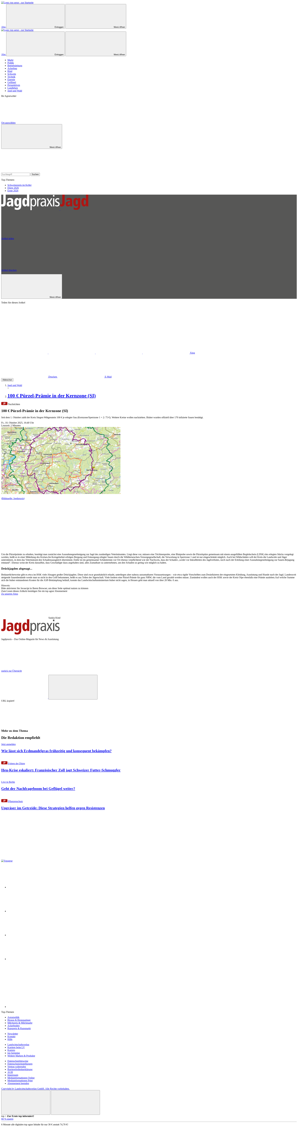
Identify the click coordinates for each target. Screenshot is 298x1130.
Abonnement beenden (18, 1083)
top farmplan (13, 1053)
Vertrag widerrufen (16, 1066)
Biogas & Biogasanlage (19, 1020)
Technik (11, 76)
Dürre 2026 (13, 188)
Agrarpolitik (13, 1017)
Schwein (11, 74)
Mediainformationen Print (20, 1080)
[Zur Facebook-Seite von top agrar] (30, 887)
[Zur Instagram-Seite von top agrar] (30, 935)
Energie (11, 79)
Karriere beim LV (16, 1047)
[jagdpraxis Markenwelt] (60, 209)
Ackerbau (12, 68)
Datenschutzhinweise (17, 1061)
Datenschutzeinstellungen (19, 1063)
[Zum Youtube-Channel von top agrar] (30, 959)
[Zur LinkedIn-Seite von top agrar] (30, 982)
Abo (3, 27)
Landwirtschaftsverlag (18, 1044)
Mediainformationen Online (21, 1077)
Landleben (12, 88)
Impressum (12, 1075)
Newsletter (12, 1033)
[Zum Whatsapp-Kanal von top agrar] (30, 1006)
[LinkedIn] (166, 353)
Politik (10, 62)
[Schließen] (25, 1102)
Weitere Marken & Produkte (21, 1055)
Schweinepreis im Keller (19, 185)
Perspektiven (13, 85)
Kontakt (11, 1036)
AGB (10, 1072)
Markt (10, 60)
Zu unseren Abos (9, 594)
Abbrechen (7, 380)
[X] (119, 353)
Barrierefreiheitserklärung (19, 1069)
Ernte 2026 (12, 190)
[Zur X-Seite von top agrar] (30, 911)
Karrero (11, 1050)
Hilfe (9, 1039)
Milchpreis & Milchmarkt (19, 1023)
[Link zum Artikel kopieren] (72, 687)
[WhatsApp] (24, 353)
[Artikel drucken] (24, 724)
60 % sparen (7, 1119)
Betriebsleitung (14, 65)
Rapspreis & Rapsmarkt (19, 1028)
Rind (9, 71)
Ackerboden (13, 1025)
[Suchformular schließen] (24, 171)
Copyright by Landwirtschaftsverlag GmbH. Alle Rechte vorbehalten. (35, 1088)
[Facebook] (72, 353)
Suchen (35, 174)
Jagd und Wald (14, 90)
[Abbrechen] (24, 329)
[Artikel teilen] (24, 697)
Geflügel (11, 82)
